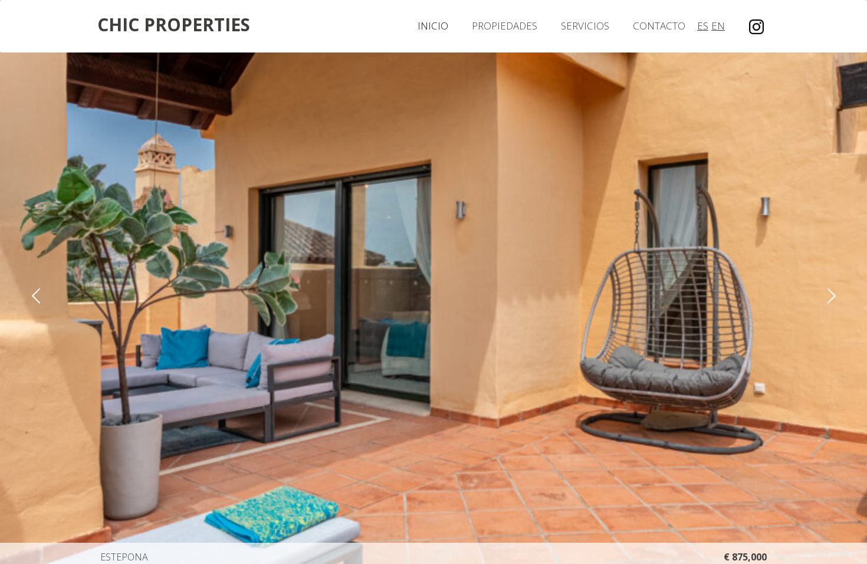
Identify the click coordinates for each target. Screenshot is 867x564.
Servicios (585, 25)
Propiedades (504, 25)
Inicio (433, 25)
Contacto (659, 25)
